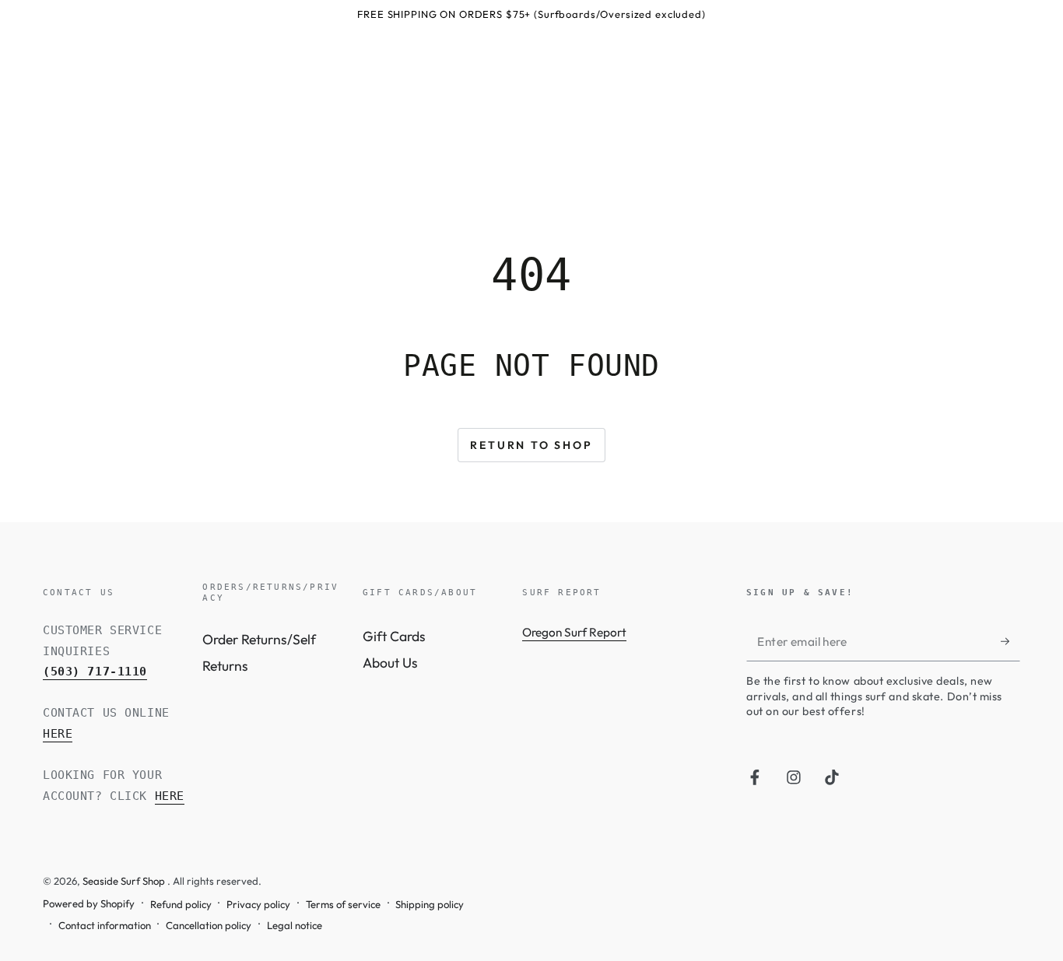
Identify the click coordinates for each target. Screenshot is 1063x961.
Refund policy (181, 904)
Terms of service (343, 904)
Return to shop (531, 445)
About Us (390, 663)
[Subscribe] (1010, 641)
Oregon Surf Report (574, 632)
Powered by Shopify (89, 903)
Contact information (104, 925)
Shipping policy (429, 904)
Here (57, 734)
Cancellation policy (208, 925)
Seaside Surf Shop (124, 881)
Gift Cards (394, 636)
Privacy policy (258, 904)
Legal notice (294, 925)
